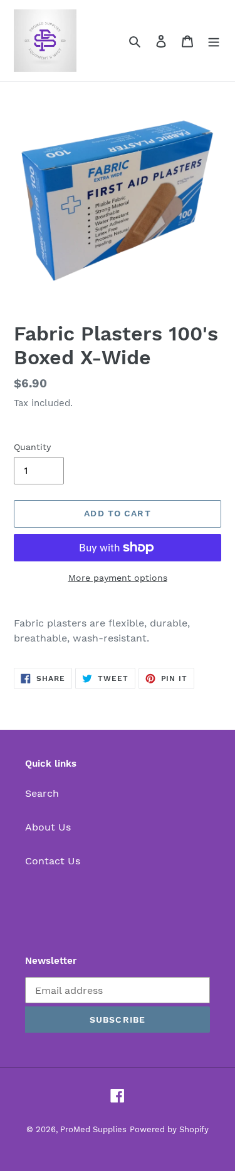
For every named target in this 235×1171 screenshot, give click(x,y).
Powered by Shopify (169, 1129)
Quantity (32, 447)
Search (42, 793)
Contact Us (52, 861)
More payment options (117, 578)
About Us (48, 827)
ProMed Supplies (93, 1129)
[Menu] (214, 40)
